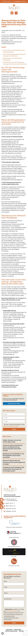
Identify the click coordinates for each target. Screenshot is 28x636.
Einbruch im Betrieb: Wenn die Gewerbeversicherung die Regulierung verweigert (14, 462)
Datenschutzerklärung (12, 611)
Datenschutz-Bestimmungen (10, 426)
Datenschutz (17, 629)
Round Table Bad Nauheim (14, 546)
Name (5, 581)
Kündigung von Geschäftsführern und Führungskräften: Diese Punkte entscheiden (13, 455)
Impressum (9, 629)
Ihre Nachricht (7, 599)
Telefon (6, 593)
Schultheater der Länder (14, 565)
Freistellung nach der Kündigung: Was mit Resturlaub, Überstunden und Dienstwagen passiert (13, 469)
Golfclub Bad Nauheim (14, 537)
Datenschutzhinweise (11, 631)
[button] (12, 13)
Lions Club (14, 556)
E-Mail (5, 587)
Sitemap (21, 631)
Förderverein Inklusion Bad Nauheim (14, 527)
